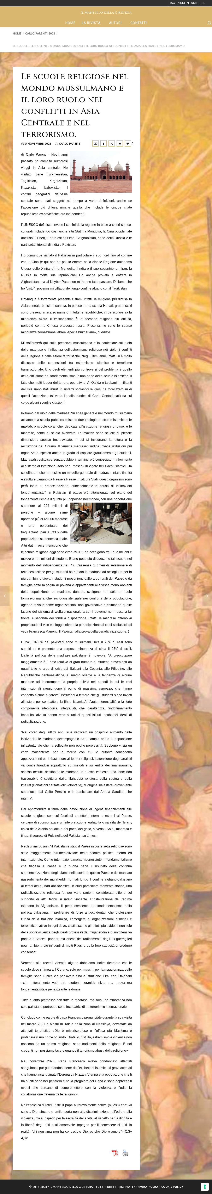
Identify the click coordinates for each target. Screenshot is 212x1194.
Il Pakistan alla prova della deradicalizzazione (92, 631)
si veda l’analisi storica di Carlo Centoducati (85, 396)
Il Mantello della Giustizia (106, 12)
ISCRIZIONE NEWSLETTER (187, 3)
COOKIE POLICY (172, 1187)
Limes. (91, 835)
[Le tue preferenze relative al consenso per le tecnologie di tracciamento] (205, 1187)
